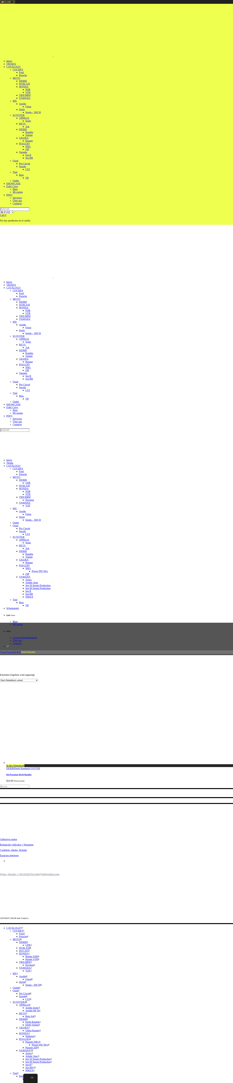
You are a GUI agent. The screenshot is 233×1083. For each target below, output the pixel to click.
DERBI (17, 652)
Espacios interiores (9, 855)
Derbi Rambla (21, 768)
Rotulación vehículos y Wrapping (16, 844)
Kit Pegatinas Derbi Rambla (19, 774)
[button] (15, 765)
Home (3, 652)
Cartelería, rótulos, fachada (13, 850)
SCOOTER (34, 768)
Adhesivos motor (8, 839)
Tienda (9, 652)
